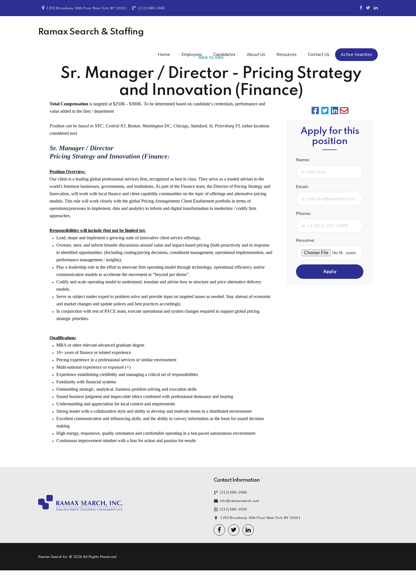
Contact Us (318, 54)
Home (164, 54)
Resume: (305, 240)
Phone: (303, 213)
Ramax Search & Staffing (91, 31)
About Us (256, 54)
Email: (302, 187)
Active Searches (356, 54)
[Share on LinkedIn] (334, 110)
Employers (191, 54)
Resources (286, 54)
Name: (303, 160)
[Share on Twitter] (325, 110)
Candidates (224, 54)
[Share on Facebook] (315, 110)
